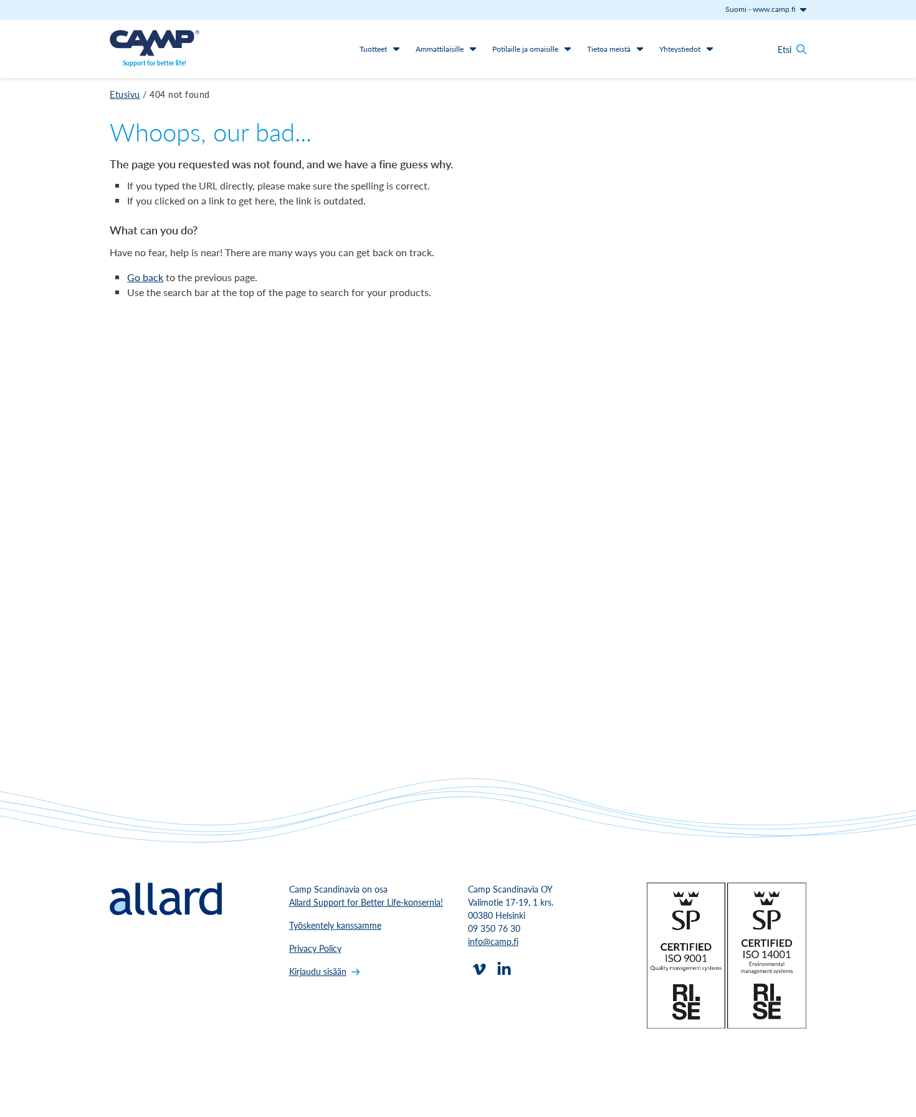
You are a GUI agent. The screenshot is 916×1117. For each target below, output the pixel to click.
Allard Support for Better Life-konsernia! (366, 902)
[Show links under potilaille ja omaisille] (568, 48)
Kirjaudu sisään (317, 971)
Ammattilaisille (440, 49)
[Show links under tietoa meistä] (640, 48)
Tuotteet (373, 49)
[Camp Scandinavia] (154, 43)
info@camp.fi (493, 941)
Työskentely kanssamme (335, 925)
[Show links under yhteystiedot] (710, 48)
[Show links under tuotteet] (396, 48)
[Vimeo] (479, 969)
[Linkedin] (504, 969)
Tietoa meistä (609, 49)
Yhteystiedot (679, 49)
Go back (145, 277)
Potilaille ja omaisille (525, 49)
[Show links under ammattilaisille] (473, 48)
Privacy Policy (315, 948)
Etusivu (125, 94)
